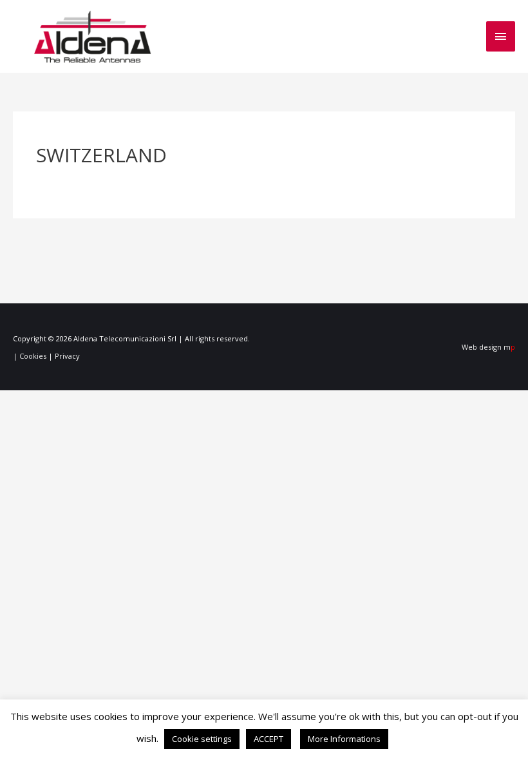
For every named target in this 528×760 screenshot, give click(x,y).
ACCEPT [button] (268, 739)
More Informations (344, 739)
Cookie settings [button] (202, 739)
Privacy (67, 356)
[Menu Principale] (501, 36)
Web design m (488, 347)
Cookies (32, 356)
